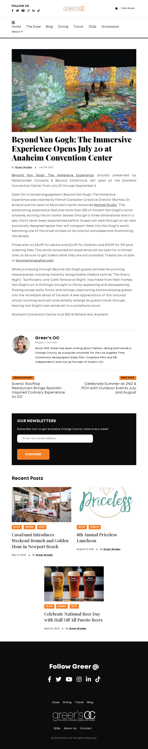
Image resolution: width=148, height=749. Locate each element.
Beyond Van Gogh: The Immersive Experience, (53, 175)
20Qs (92, 27)
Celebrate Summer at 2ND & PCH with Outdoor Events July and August (108, 388)
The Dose (33, 27)
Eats (42, 527)
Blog (49, 27)
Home (16, 27)
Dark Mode (127, 8)
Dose (55, 702)
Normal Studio (105, 205)
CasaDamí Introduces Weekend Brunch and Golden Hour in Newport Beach (40, 540)
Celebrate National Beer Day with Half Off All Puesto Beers (73, 617)
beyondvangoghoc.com (34, 260)
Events (94, 527)
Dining (63, 27)
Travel (78, 27)
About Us (70, 728)
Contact (86, 728)
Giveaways (110, 27)
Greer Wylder (23, 167)
